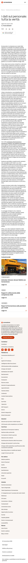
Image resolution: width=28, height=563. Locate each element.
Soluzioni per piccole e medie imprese (10, 421)
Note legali (5, 545)
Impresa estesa (5, 390)
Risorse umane (5, 382)
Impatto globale (5, 517)
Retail (2, 475)
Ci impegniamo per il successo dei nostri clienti (13, 493)
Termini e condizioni (7, 552)
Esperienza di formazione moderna (10, 429)
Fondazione (4, 504)
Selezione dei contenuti (7, 438)
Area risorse (4, 528)
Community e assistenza (7, 347)
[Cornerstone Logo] (6, 2)
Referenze (3, 496)
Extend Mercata (5, 415)
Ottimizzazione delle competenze (9, 366)
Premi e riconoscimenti (7, 520)
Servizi (3, 409)
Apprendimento (5, 388)
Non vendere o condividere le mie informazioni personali (13, 560)
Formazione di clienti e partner (9, 435)
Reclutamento (4, 374)
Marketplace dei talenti (7, 371)
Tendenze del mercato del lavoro (13, 10)
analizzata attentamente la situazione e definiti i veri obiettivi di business (13, 142)
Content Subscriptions (7, 396)
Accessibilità (4, 523)
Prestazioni (4, 380)
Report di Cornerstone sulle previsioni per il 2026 (13, 303)
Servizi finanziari (5, 462)
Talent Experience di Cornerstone (9, 490)
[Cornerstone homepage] (14, 322)
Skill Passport (4, 407)
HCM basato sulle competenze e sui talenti (12, 424)
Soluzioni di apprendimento (8, 385)
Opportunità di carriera (7, 512)
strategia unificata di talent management (12, 251)
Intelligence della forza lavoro (8, 363)
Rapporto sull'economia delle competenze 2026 (13, 290)
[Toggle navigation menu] (24, 2)
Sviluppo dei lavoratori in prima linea (10, 443)
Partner (3, 515)
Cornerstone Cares (6, 506)
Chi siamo (3, 498)
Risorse (3, 10)
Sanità (2, 465)
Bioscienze (4, 467)
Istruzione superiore (6, 473)
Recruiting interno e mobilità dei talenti (11, 450)
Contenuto (4, 393)
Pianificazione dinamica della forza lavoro (11, 440)
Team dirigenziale (5, 487)
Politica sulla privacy (7, 548)
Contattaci (4, 344)
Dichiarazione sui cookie (8, 555)
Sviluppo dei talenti (6, 369)
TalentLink (3, 404)
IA (1, 358)
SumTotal (3, 401)
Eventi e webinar (5, 531)
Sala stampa (4, 509)
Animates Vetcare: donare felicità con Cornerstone (11, 259)
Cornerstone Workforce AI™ (8, 355)
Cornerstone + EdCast (6, 501)
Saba (2, 399)
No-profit (3, 478)
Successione (4, 377)
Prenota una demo (8, 337)
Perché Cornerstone (6, 485)
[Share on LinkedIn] (9, 29)
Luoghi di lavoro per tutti (7, 453)
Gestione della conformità (7, 432)
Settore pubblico (5, 459)
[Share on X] (13, 29)
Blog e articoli (4, 533)
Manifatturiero (4, 470)
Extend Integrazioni (6, 412)
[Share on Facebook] (6, 29)
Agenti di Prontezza (6, 361)
